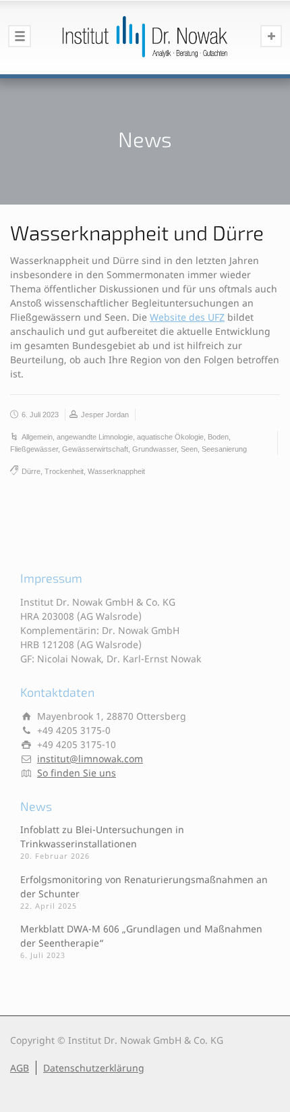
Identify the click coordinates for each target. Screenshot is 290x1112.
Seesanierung (224, 449)
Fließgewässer (34, 449)
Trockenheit (64, 471)
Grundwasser (154, 449)
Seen (189, 449)
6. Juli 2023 (40, 415)
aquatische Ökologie (170, 437)
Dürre (31, 471)
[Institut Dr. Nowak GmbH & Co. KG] (145, 37)
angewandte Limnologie (95, 437)
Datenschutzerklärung (93, 1067)
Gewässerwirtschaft (95, 449)
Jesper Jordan (105, 415)
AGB (19, 1067)
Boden (218, 437)
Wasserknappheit (116, 471)
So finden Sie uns (76, 772)
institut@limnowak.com (90, 758)
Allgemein (37, 437)
